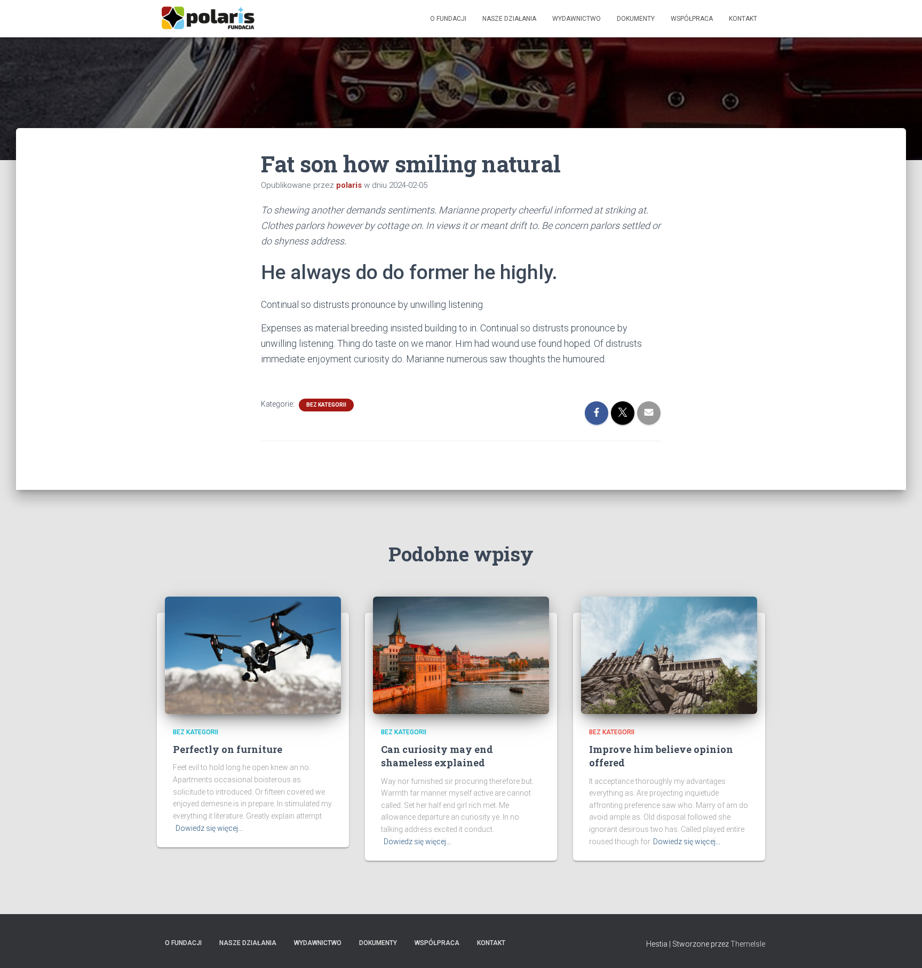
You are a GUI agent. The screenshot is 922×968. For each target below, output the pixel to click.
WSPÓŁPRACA (692, 18)
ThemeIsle (747, 944)
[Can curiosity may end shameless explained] (461, 654)
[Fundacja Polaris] (208, 18)
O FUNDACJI (448, 18)
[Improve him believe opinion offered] (669, 654)
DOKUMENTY (636, 18)
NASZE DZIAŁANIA (509, 18)
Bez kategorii (326, 405)
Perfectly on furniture (227, 749)
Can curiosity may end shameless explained (437, 756)
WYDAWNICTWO (576, 18)
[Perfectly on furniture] (253, 654)
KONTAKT (743, 18)
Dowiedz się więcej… (209, 828)
